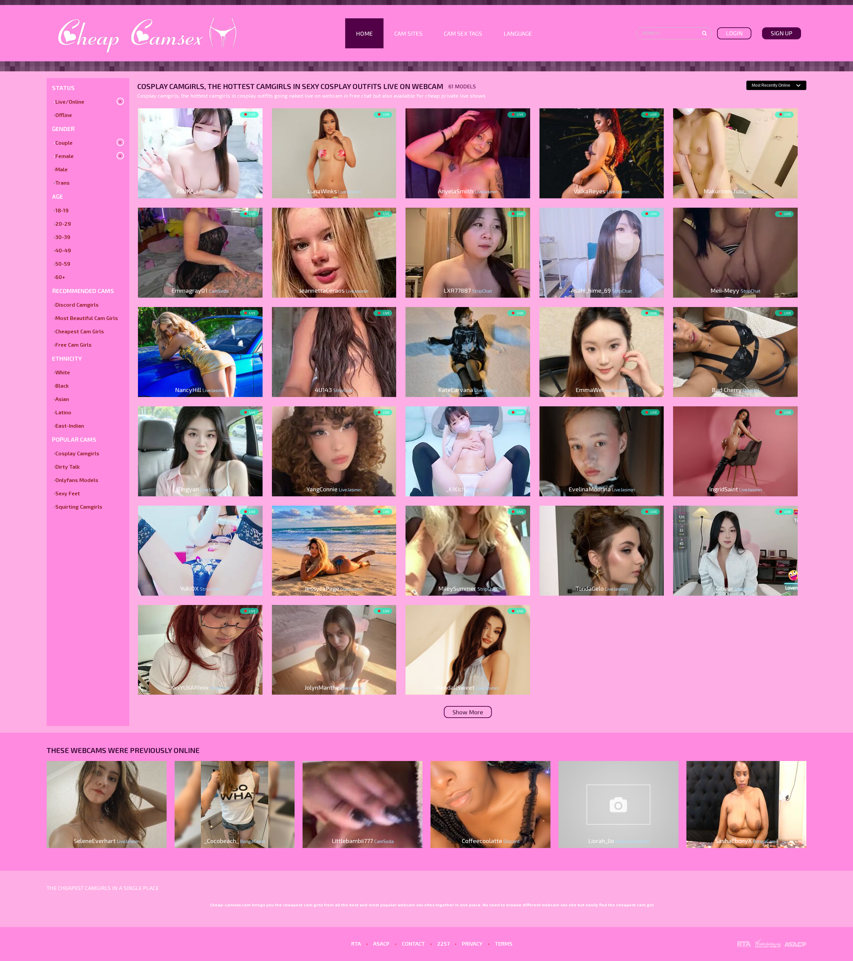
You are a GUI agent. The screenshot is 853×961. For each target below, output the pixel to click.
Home (364, 33)
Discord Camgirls (77, 304)
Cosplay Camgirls (77, 453)
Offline (63, 115)
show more (467, 712)
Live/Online (69, 101)
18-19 (62, 210)
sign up (781, 33)
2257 (443, 943)
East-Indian (69, 425)
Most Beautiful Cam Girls (86, 318)
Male (61, 169)
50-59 (62, 263)
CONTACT (413, 943)
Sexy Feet (67, 493)
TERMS (503, 943)
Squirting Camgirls (78, 506)
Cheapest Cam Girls (79, 331)
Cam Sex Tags (463, 33)
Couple (64, 142)
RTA (356, 943)
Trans (62, 182)
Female (64, 156)
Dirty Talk (67, 466)
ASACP (381, 943)
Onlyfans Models (76, 480)
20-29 (63, 223)
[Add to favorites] (146, 114)
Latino (63, 412)
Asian (62, 399)
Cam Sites (408, 33)
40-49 (63, 250)
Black (62, 385)
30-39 (62, 237)
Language (517, 33)
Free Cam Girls (73, 344)
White (62, 372)
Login (734, 33)
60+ (60, 277)
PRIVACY (472, 943)
